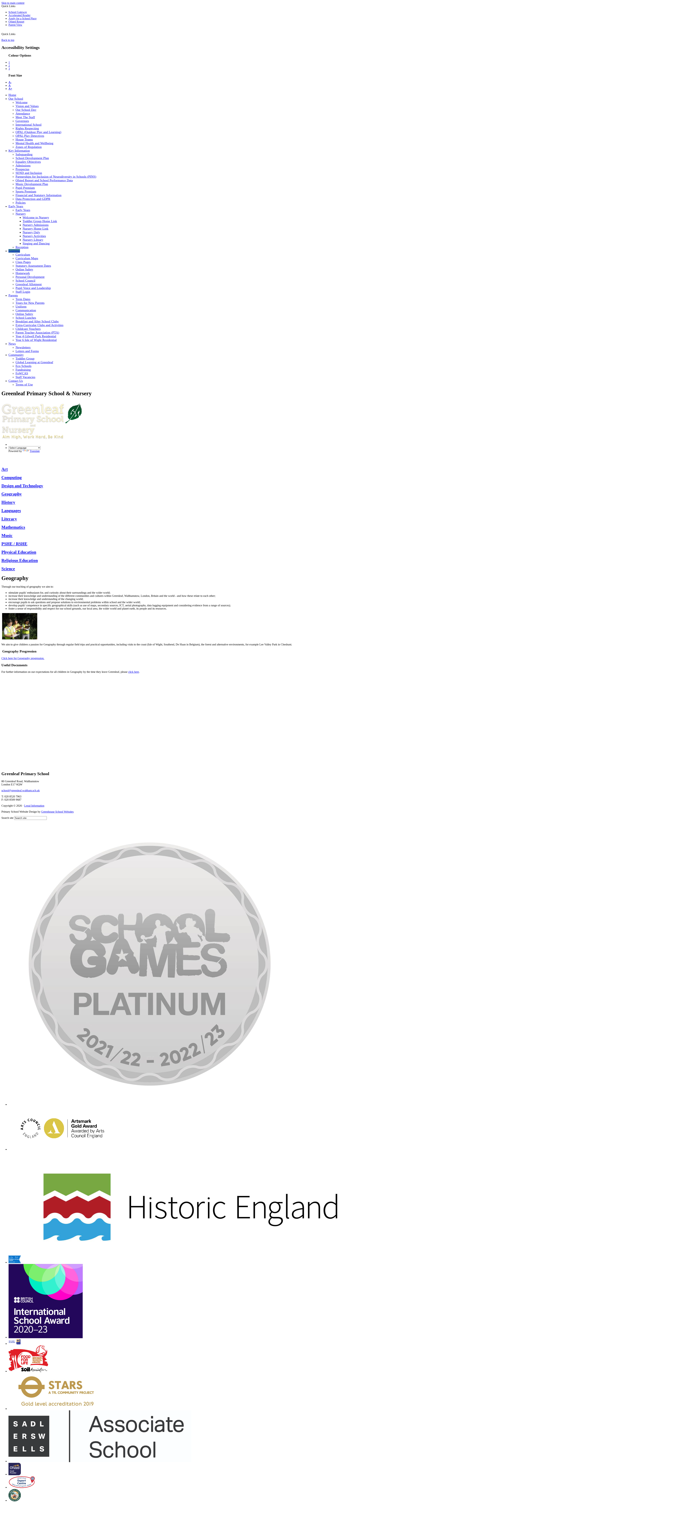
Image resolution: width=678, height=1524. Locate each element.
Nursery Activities (34, 236)
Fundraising (23, 369)
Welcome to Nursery (36, 217)
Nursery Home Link (35, 228)
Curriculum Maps (27, 258)
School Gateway (17, 12)
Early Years (15, 206)
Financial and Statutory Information (38, 195)
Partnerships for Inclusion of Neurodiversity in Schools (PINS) (56, 176)
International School (28, 124)
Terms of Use (24, 384)
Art (4, 469)
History (8, 502)
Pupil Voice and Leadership (33, 288)
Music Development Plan (32, 184)
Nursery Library (33, 239)
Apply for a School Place (22, 18)
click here (133, 671)
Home (12, 95)
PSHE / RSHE (14, 543)
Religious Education (19, 560)
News (12, 343)
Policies (21, 202)
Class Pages (23, 262)
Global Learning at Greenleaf (34, 362)
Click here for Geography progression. (22, 658)
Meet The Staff (25, 117)
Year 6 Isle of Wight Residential (36, 340)
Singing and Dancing (36, 243)
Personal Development (30, 277)
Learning (14, 251)
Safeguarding (24, 154)
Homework (23, 273)
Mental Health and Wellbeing (34, 143)
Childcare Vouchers (28, 329)
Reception (22, 247)
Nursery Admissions (36, 225)
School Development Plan (32, 158)
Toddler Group (25, 358)
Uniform (21, 306)
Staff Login (23, 291)
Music (7, 535)
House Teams (24, 139)
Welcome (22, 102)
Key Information (19, 150)
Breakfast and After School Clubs (37, 321)
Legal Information (34, 805)
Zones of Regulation (29, 147)
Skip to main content (12, 2)
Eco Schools (23, 366)
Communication (26, 310)
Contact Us (15, 381)
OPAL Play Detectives (30, 136)
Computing (11, 477)
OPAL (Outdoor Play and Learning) (38, 132)
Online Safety (24, 269)
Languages (11, 510)
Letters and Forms (27, 351)
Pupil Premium (25, 188)
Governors (22, 121)
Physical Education (18, 552)
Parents (13, 295)
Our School (15, 98)
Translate (35, 451)
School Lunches (26, 317)
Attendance (23, 113)
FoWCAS (22, 373)
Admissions (23, 165)
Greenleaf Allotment (29, 284)
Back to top (7, 40)
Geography (11, 494)
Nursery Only (31, 232)
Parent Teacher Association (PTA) (37, 332)
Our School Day (26, 110)
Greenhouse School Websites (57, 811)
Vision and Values (27, 106)
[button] (19, 32)
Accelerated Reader (19, 15)
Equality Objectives (28, 162)
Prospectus (22, 169)
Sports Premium (26, 191)
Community (16, 355)
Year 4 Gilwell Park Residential (36, 336)
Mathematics (13, 527)
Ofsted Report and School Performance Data (44, 180)
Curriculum (23, 254)
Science (8, 568)
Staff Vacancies (25, 377)
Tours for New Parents (30, 303)
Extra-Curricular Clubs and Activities (39, 325)
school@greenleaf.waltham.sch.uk (20, 790)
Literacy (9, 519)
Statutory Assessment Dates (33, 265)
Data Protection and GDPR (33, 199)
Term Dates (23, 299)
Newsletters (23, 347)
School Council (25, 280)
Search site (7, 817)
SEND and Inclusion (29, 173)
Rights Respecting (27, 128)
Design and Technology (22, 485)
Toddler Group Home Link (40, 221)
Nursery (21, 213)
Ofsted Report (16, 21)
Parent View (15, 24)
